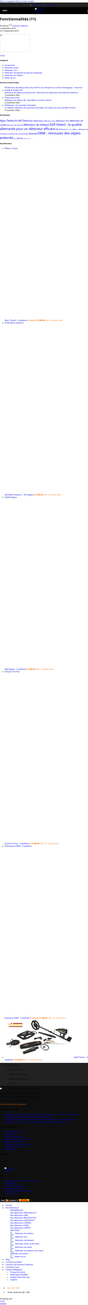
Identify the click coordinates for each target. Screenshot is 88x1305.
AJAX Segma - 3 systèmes (15, 669)
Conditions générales (14, 1188)
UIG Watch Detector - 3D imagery (19, 494)
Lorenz (70, 129)
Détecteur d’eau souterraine (17, 1139)
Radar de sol (10, 78)
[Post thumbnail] (46, 90)
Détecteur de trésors (14, 1146)
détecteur (38, 120)
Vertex (20, 138)
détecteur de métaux (36, 125)
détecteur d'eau (49, 121)
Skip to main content (25, 1)
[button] (46, 1065)
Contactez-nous (11, 1193)
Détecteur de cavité (13, 1141)
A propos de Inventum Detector (18, 1191)
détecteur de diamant (15, 125)
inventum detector (20, 26)
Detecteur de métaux (14, 75)
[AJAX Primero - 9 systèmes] (39, 1057)
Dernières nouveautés (14, 1186)
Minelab (33, 133)
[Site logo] (44, 12)
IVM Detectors (61, 129)
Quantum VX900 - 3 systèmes (17, 1018)
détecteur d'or (62, 120)
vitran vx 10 (27, 138)
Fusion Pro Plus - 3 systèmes (17, 843)
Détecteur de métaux (14, 1131)
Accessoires (10, 65)
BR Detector (25, 120)
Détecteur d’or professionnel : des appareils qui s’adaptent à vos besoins (36, 1122)
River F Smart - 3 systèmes (16, 320)
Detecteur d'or (11, 70)
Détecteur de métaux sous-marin (19, 1144)
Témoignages (10, 1183)
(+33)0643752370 (38, 5)
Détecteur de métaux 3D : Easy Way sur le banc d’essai (28, 100)
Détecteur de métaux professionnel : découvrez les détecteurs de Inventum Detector (41, 92)
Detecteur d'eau (11, 67)
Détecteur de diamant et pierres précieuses (23, 73)
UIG (15, 138)
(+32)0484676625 (50, 5)
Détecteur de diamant (14, 1136)
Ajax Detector (9, 120)
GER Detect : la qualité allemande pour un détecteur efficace (41, 126)
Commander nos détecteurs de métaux (22, 1181)
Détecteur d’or (11, 1134)
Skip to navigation (8, 1)
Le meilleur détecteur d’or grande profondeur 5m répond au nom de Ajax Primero (40, 107)
